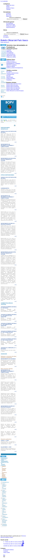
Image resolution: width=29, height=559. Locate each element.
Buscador (8, 14)
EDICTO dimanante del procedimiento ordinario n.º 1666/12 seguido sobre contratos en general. (8, 334)
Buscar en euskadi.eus (15, 17)
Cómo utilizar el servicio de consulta (4, 486)
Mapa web (8, 16)
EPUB (9, 121)
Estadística (9, 80)
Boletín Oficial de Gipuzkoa (13, 88)
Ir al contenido (4, 1)
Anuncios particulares (4, 477)
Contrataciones (10, 74)
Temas (8, 6)
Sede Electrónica (10, 27)
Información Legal (10, 55)
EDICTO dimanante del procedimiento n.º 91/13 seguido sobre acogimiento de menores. (8, 310)
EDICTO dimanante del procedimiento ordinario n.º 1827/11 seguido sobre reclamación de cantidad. (8, 343)
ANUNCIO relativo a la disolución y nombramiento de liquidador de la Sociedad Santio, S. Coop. (8, 442)
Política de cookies (11, 26)
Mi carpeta (6, 37)
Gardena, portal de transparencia (14, 67)
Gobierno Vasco (10, 8)
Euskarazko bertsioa (8, 549)
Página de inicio (10, 5)
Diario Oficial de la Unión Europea (15, 90)
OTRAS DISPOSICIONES (4, 461)
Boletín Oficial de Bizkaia (12, 86)
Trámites (8, 9)
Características (5, 482)
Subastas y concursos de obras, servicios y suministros (4, 469)
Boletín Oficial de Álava (12, 85)
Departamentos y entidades (13, 63)
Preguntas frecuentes (4, 525)
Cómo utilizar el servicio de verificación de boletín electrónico (4, 502)
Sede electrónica (5, 42)
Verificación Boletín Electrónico (3, 91)
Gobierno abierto (10, 66)
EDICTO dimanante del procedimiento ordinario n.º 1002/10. (8, 328)
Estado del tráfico (10, 78)
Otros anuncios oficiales (3, 474)
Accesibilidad (9, 23)
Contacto (8, 13)
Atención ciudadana (11, 65)
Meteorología (9, 77)
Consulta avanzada (3, 77)
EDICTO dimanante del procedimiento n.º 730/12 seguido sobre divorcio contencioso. (8, 319)
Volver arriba (6, 552)
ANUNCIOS (3, 465)
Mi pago (8, 75)
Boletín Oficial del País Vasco (14, 40)
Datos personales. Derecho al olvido (4, 520)
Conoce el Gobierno (11, 62)
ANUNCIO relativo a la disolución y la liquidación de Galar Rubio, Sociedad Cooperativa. (8, 449)
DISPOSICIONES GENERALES (4, 459)
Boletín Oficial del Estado (12, 89)
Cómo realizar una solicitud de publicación (4, 511)
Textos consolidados (4, 82)
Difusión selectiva (3, 86)
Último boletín (3, 95)
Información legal (10, 24)
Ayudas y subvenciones (12, 73)
